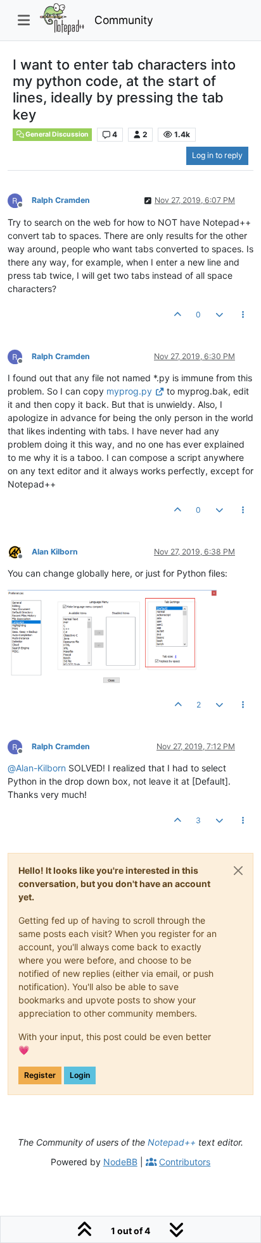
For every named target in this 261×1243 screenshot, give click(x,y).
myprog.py (129, 391)
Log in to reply (217, 155)
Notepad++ (172, 1142)
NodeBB (120, 1161)
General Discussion (56, 134)
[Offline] (20, 200)
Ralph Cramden (61, 200)
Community (123, 20)
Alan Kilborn (55, 551)
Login (80, 1075)
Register (40, 1075)
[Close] (238, 871)
